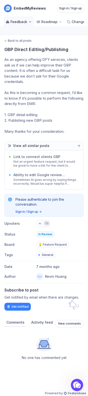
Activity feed (42, 322)
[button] (77, 385)
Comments (15, 322)
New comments (69, 323)
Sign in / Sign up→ (28, 211)
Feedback (19, 22)
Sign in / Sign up (70, 8)
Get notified (20, 306)
